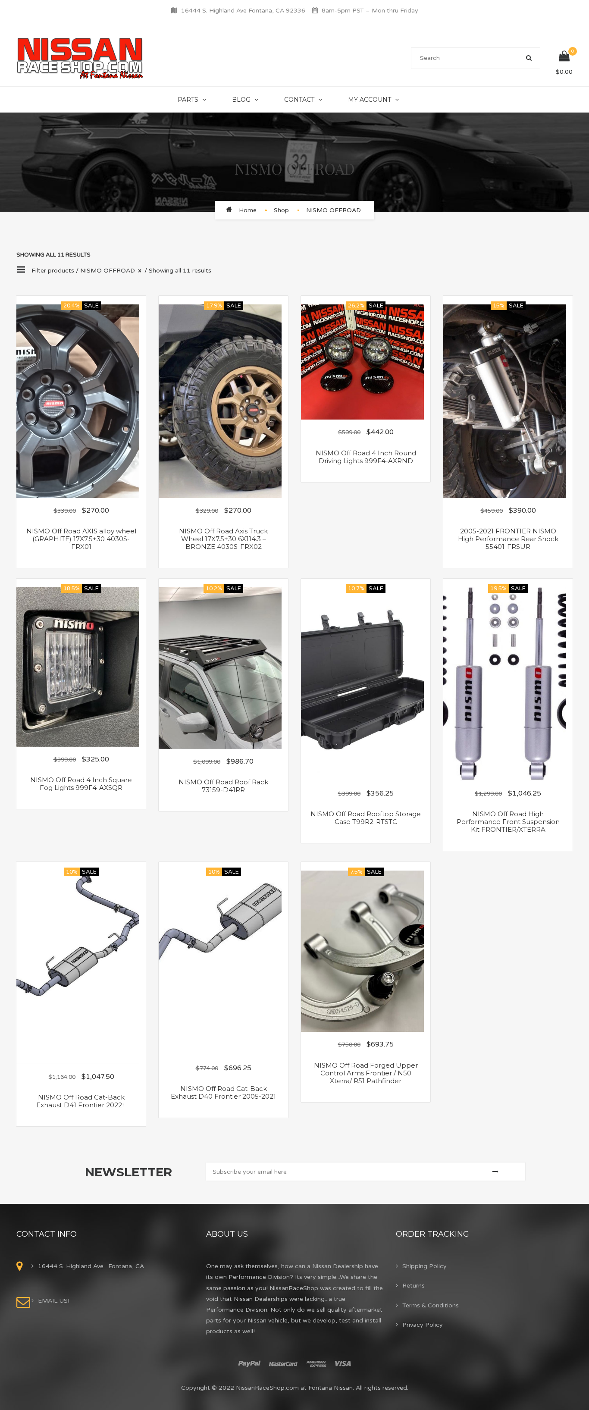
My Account (369, 99)
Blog (241, 99)
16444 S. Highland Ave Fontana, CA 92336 (243, 10)
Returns (413, 1285)
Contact (299, 99)
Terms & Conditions (430, 1305)
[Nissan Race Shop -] (80, 58)
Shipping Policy (424, 1266)
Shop (281, 210)
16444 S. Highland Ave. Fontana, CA (91, 1266)
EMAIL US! (53, 1300)
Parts (188, 99)
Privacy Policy (422, 1325)
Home (248, 210)
